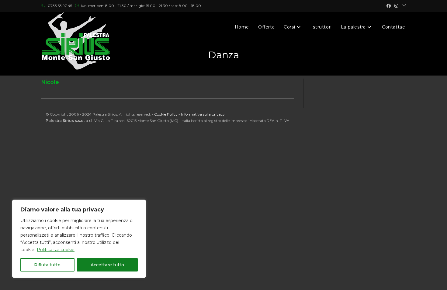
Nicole (50, 82)
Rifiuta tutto (47, 265)
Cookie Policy (166, 114)
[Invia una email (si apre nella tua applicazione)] (403, 6)
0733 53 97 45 (60, 5)
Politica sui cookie (55, 249)
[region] (79, 239)
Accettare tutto (107, 265)
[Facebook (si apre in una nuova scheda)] (389, 6)
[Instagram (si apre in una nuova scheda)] (396, 6)
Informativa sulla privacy (203, 114)
